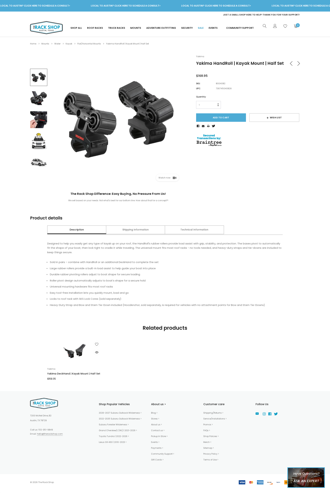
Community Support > (162, 453)
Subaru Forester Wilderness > (114, 424)
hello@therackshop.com (50, 433)
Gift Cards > (157, 459)
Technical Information (194, 229)
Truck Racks (116, 28)
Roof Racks (95, 28)
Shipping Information (135, 229)
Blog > (154, 412)
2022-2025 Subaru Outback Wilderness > (120, 418)
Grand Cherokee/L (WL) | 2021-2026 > (118, 430)
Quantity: (201, 96)
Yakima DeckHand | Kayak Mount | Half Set (73, 373)
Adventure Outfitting (161, 28)
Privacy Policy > (211, 453)
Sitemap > (208, 447)
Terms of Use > (210, 459)
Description (77, 229)
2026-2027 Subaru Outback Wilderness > (120, 412)
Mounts (135, 28)
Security (187, 28)
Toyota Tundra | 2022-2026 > (114, 436)
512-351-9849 (45, 429)
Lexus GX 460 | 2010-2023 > (112, 442)
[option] (231, 15)
